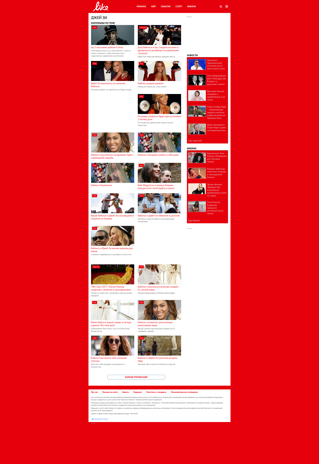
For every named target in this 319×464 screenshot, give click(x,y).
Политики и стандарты (156, 392)
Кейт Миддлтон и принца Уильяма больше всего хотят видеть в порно (156, 187)
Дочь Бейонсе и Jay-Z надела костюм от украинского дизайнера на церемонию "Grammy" (158, 50)
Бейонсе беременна (101, 185)
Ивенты (125, 392)
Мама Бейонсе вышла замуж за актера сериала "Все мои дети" (111, 324)
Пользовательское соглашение (184, 392)
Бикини (191, 6)
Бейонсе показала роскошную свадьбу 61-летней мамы (158, 288)
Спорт (178, 6)
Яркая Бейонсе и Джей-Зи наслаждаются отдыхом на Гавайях (112, 217)
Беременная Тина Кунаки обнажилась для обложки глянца (217, 157)
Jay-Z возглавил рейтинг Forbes (107, 47)
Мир (153, 6)
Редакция (137, 392)
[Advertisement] (112, 111)
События (165, 6)
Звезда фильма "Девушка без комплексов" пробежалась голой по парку (216, 190)
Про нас (94, 392)
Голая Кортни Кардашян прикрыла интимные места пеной (215, 208)
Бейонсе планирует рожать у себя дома (158, 154)
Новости (192, 55)
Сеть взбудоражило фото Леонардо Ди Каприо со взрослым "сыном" (216, 80)
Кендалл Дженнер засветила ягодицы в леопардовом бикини (216, 173)
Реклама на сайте (110, 392)
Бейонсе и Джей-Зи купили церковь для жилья (112, 250)
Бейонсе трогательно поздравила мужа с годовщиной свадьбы (112, 156)
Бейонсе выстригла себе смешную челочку (109, 359)
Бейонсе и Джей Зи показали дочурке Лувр (157, 359)
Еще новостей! (195, 140)
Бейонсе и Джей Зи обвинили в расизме (159, 215)
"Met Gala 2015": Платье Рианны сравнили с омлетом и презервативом (111, 288)
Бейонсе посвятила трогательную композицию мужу (155, 324)
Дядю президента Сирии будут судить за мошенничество (216, 127)
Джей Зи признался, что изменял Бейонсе (108, 85)
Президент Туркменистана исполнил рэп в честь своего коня (216, 64)
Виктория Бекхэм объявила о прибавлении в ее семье (216, 95)
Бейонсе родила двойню (150, 83)
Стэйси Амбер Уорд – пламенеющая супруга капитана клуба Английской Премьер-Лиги (216, 112)
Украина (141, 6)
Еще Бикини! (194, 220)
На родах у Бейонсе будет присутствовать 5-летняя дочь (159, 118)
